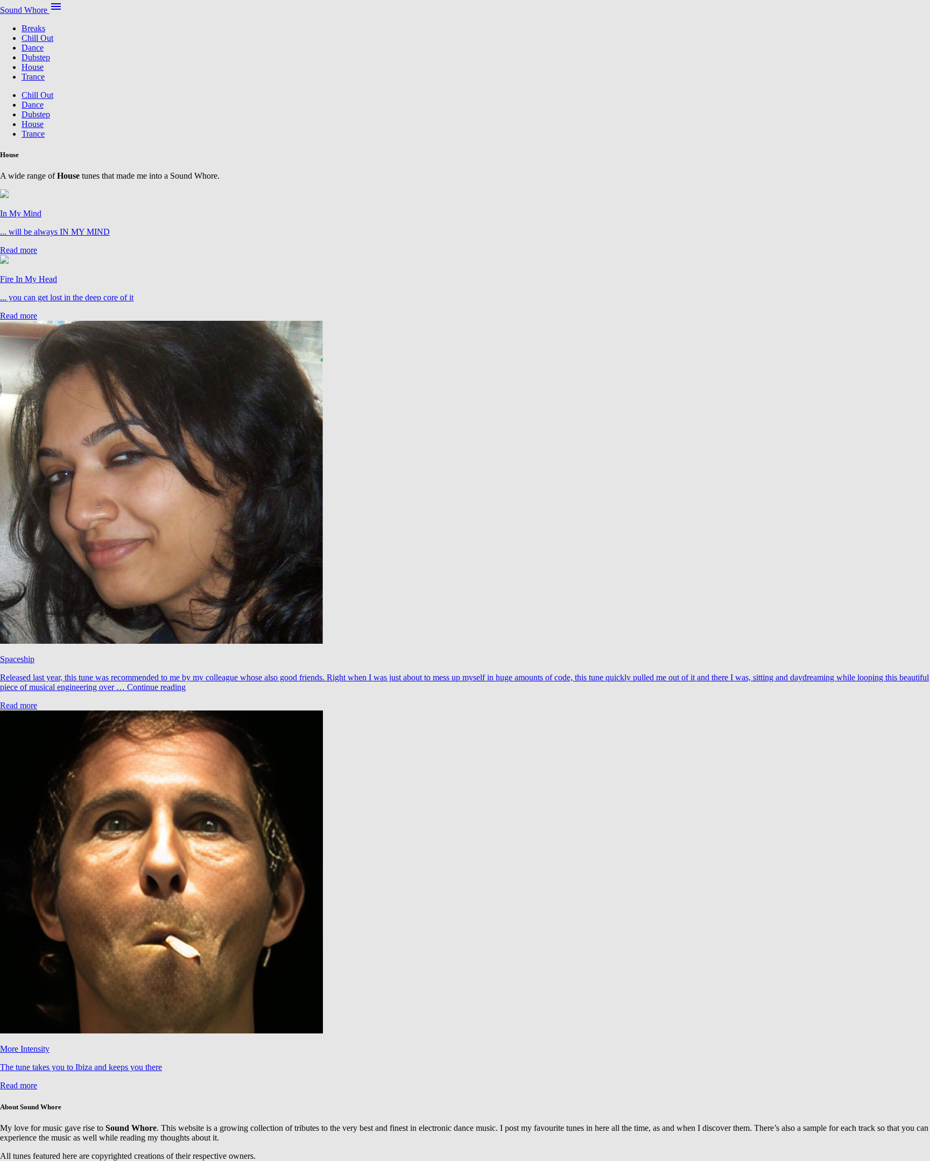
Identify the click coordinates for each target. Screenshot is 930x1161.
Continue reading (156, 687)
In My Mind (20, 213)
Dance (33, 47)
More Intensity (25, 1048)
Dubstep (36, 57)
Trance (33, 76)
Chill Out (37, 38)
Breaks (33, 28)
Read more (18, 250)
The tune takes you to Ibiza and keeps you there (81, 1067)
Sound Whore (25, 10)
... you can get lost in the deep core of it (66, 297)
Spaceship (17, 659)
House (33, 67)
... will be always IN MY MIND (55, 231)
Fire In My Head (28, 279)
